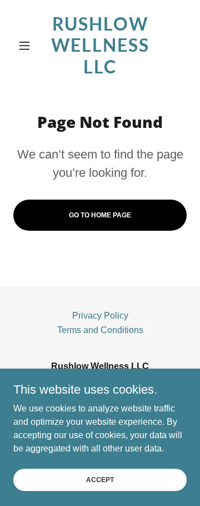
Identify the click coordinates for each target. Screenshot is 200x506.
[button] (26, 45)
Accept (100, 479)
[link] (100, 45)
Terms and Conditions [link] (100, 330)
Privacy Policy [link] (100, 315)
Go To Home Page (100, 215)
